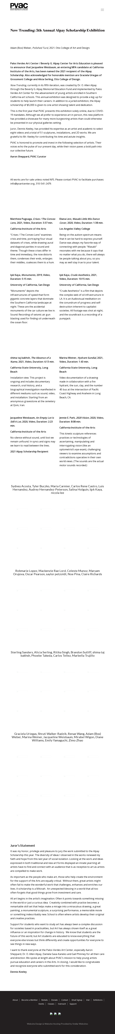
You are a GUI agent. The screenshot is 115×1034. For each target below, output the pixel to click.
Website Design (34, 1023)
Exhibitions (97, 1000)
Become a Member (30, 1000)
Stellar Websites (80, 1023)
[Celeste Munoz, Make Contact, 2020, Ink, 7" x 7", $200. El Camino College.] (22, 613)
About (15, 1000)
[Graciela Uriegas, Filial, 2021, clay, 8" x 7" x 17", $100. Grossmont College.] (22, 760)
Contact (64, 1000)
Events (41, 1004)
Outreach (62, 1004)
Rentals (44, 1000)
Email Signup (77, 1000)
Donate (54, 1000)
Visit (88, 1000)
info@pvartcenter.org (22, 183)
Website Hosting (52, 1023)
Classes (51, 1004)
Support (73, 1004)
